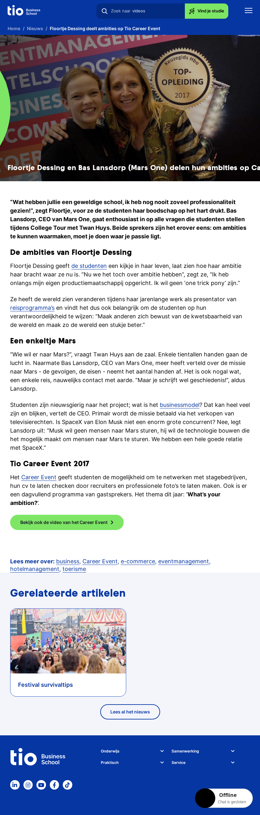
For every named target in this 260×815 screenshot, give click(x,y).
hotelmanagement (34, 569)
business (67, 561)
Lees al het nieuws (130, 711)
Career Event (38, 477)
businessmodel (179, 404)
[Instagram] (28, 785)
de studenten (89, 265)
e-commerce (138, 561)
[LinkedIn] (15, 785)
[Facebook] (54, 785)
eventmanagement (183, 561)
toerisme (74, 569)
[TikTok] (67, 785)
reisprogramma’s (32, 307)
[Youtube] (41, 785)
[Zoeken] (105, 11)
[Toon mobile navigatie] (248, 11)
